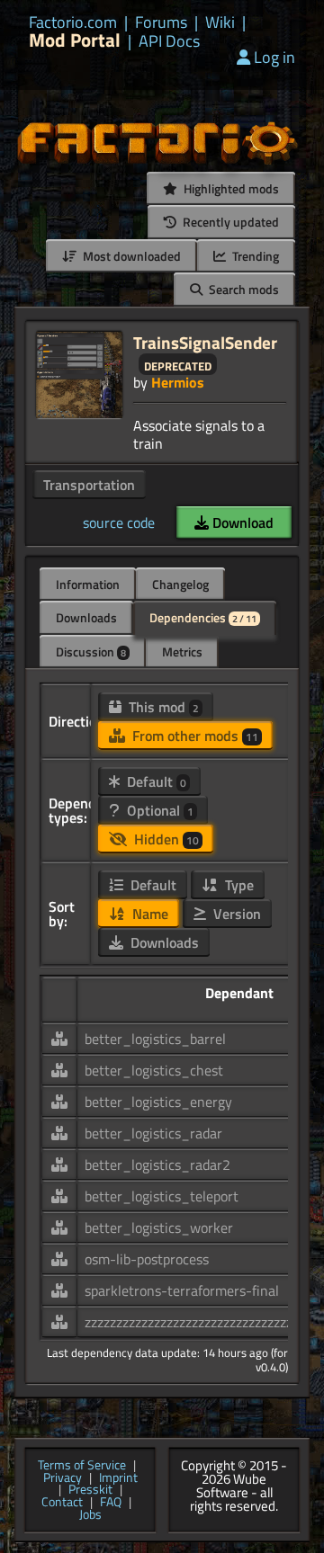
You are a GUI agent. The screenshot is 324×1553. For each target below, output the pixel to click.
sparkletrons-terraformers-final (182, 1290)
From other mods (193, 735)
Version (235, 913)
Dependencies (202, 617)
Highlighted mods (230, 188)
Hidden (164, 839)
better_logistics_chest (154, 1070)
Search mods (242, 289)
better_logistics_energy (158, 1101)
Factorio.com (73, 22)
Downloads (86, 617)
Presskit (90, 1490)
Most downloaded (130, 255)
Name (148, 913)
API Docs (169, 41)
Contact (62, 1502)
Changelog (180, 584)
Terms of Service (82, 1465)
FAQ (111, 1502)
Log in (274, 57)
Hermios (177, 382)
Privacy (62, 1478)
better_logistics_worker (159, 1227)
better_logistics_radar (153, 1133)
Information (88, 584)
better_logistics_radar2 (157, 1164)
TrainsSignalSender (205, 342)
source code (119, 522)
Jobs (90, 1515)
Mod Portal (75, 40)
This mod (162, 707)
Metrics (182, 651)
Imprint (118, 1478)
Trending (254, 255)
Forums (161, 22)
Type (237, 885)
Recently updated (229, 221)
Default (154, 781)
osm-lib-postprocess (147, 1259)
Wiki (220, 22)
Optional (158, 810)
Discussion (91, 651)
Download (241, 522)
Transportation (89, 484)
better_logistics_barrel (155, 1038)
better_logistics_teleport (161, 1196)
